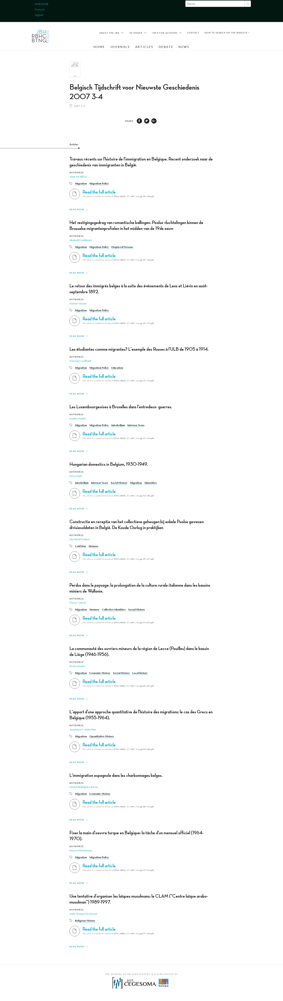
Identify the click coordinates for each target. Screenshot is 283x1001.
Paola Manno (77, 666)
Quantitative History (101, 736)
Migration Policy (99, 183)
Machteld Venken (79, 539)
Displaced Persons (122, 247)
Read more (77, 209)
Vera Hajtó (75, 476)
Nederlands (41, 4)
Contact (193, 33)
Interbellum (118, 425)
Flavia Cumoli (77, 603)
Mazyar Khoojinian (80, 850)
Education (117, 368)
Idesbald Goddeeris (80, 240)
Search (248, 3)
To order (135, 33)
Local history (140, 673)
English (39, 15)
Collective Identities (114, 609)
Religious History (85, 921)
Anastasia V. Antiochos (82, 729)
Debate (166, 47)
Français (40, 9)
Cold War (80, 546)
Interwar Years (135, 425)
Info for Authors (164, 33)
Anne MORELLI (78, 177)
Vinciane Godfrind (80, 361)
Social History (119, 483)
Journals (120, 47)
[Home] (40, 37)
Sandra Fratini (77, 418)
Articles (144, 47)
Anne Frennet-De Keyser (83, 914)
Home (99, 47)
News (184, 47)
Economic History (99, 673)
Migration (81, 183)
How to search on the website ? (227, 33)
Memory (93, 546)
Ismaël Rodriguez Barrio (83, 787)
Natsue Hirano (78, 303)
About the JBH (109, 33)
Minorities (150, 483)
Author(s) (76, 172)
